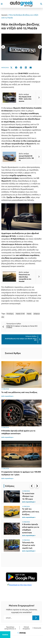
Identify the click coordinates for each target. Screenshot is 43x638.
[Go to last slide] (32, 486)
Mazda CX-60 (20, 313)
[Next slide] (40, 47)
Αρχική (4, 15)
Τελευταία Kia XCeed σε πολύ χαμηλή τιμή (28, 545)
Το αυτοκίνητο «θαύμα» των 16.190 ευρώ (28, 496)
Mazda (29, 313)
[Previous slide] (3, 47)
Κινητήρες (10, 313)
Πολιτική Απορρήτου (26, 627)
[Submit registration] (35, 617)
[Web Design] (21, 633)
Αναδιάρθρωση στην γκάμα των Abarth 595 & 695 (21, 339)
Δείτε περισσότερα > (7, 396)
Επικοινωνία (37, 628)
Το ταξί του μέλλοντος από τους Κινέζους (30, 511)
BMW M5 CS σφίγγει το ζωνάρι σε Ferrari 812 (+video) (21, 326)
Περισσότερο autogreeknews (9, 627)
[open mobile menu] (2, 4)
